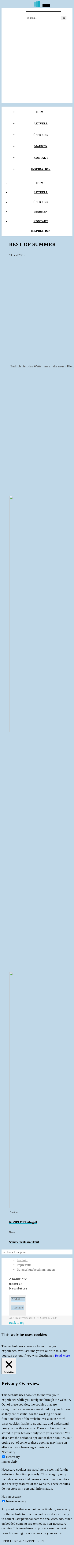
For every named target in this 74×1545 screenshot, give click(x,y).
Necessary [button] (8, 1452)
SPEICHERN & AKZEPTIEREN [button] (23, 1541)
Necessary (13, 1457)
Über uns (40, 135)
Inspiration (40, 169)
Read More (62, 1355)
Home (40, 112)
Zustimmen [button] (46, 1355)
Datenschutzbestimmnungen (36, 1269)
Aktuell (41, 123)
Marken (40, 146)
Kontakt (41, 157)
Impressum (24, 1265)
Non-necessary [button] (12, 1496)
